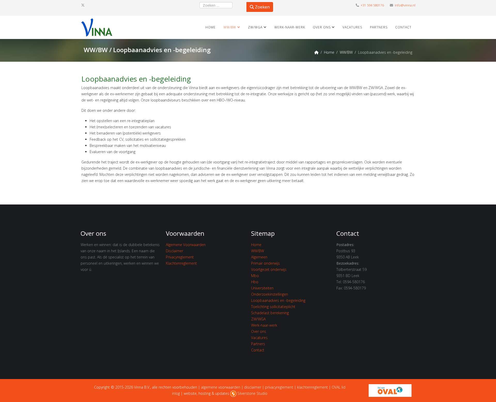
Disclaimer (174, 250)
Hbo (254, 281)
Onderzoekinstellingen (269, 294)
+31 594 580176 (372, 5)
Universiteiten (262, 288)
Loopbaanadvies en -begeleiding (278, 300)
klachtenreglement (312, 387)
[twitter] (83, 5)
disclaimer (252, 387)
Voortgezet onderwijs (268, 269)
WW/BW (229, 27)
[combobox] (216, 5)
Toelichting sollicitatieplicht (273, 306)
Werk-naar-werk (289, 27)
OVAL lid (338, 387)
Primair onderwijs (265, 263)
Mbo (255, 275)
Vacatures (352, 27)
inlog (176, 393)
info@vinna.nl (405, 5)
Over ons (322, 27)
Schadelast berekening (270, 312)
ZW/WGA (255, 27)
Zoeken (262, 7)
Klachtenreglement (181, 263)
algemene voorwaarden (220, 387)
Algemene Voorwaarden (186, 244)
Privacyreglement (180, 257)
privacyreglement (279, 387)
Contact (403, 27)
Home (210, 27)
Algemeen (259, 257)
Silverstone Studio (252, 393)
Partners (379, 27)
